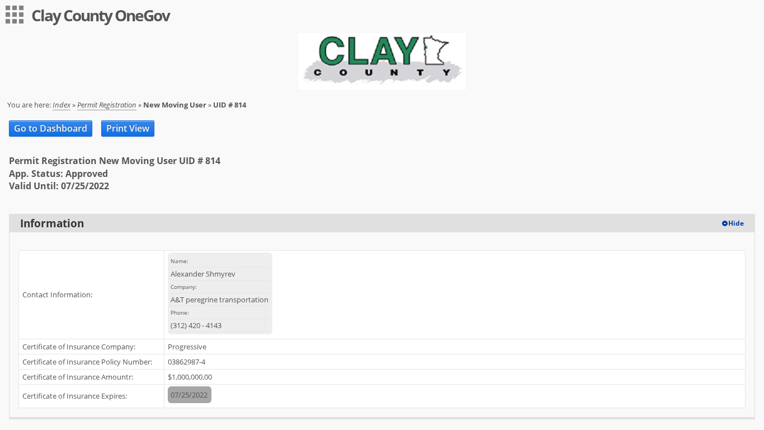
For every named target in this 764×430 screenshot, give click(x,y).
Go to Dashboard (50, 128)
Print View (127, 128)
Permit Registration (106, 105)
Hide (736, 223)
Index (61, 105)
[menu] (14, 14)
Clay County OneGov (100, 15)
